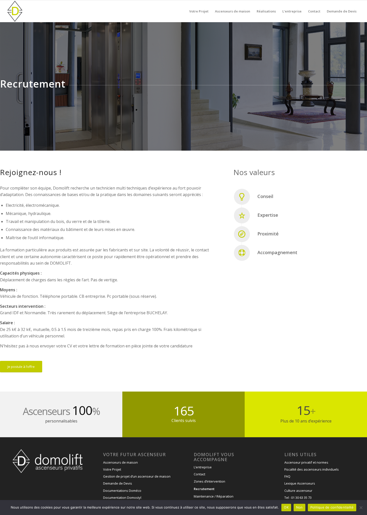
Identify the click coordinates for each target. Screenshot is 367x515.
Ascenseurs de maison (120, 462)
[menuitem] (199, 11)
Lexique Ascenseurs (299, 483)
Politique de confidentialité (332, 507)
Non (299, 507)
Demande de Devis (117, 483)
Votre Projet (112, 469)
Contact (199, 474)
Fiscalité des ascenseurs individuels (311, 469)
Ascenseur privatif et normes (306, 462)
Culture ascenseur (298, 490)
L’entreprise (203, 467)
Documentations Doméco (122, 490)
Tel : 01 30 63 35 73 (298, 497)
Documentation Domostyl (122, 497)
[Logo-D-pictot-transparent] (14, 11)
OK (286, 507)
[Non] (360, 507)
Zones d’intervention (209, 481)
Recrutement (204, 489)
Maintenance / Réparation (213, 496)
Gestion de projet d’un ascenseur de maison (137, 476)
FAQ (287, 476)
